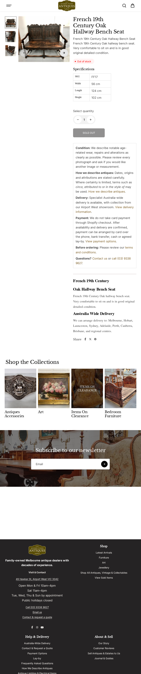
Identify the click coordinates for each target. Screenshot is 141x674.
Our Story (103, 643)
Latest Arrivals (104, 552)
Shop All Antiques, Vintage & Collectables (103, 572)
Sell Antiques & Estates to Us (104, 653)
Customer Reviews (103, 648)
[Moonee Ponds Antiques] (66, 5)
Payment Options (37, 653)
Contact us (99, 258)
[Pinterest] (95, 339)
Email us (37, 612)
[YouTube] (42, 627)
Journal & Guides (103, 658)
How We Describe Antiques (37, 668)
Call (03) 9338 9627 (37, 607)
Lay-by (37, 658)
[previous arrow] (24, 53)
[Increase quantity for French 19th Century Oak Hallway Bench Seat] (90, 119)
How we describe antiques (106, 191)
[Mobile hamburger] (9, 5)
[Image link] (37, 550)
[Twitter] (90, 339)
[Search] (124, 5)
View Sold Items (104, 577)
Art (104, 562)
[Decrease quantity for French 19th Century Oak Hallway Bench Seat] (78, 119)
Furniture (104, 557)
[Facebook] (85, 339)
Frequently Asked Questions (37, 663)
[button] (132, 5)
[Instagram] (37, 627)
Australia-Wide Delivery (37, 643)
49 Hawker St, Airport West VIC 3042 (37, 579)
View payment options (100, 241)
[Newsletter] (104, 464)
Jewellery (104, 567)
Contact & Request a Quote (37, 648)
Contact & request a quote (37, 617)
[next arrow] (64, 53)
